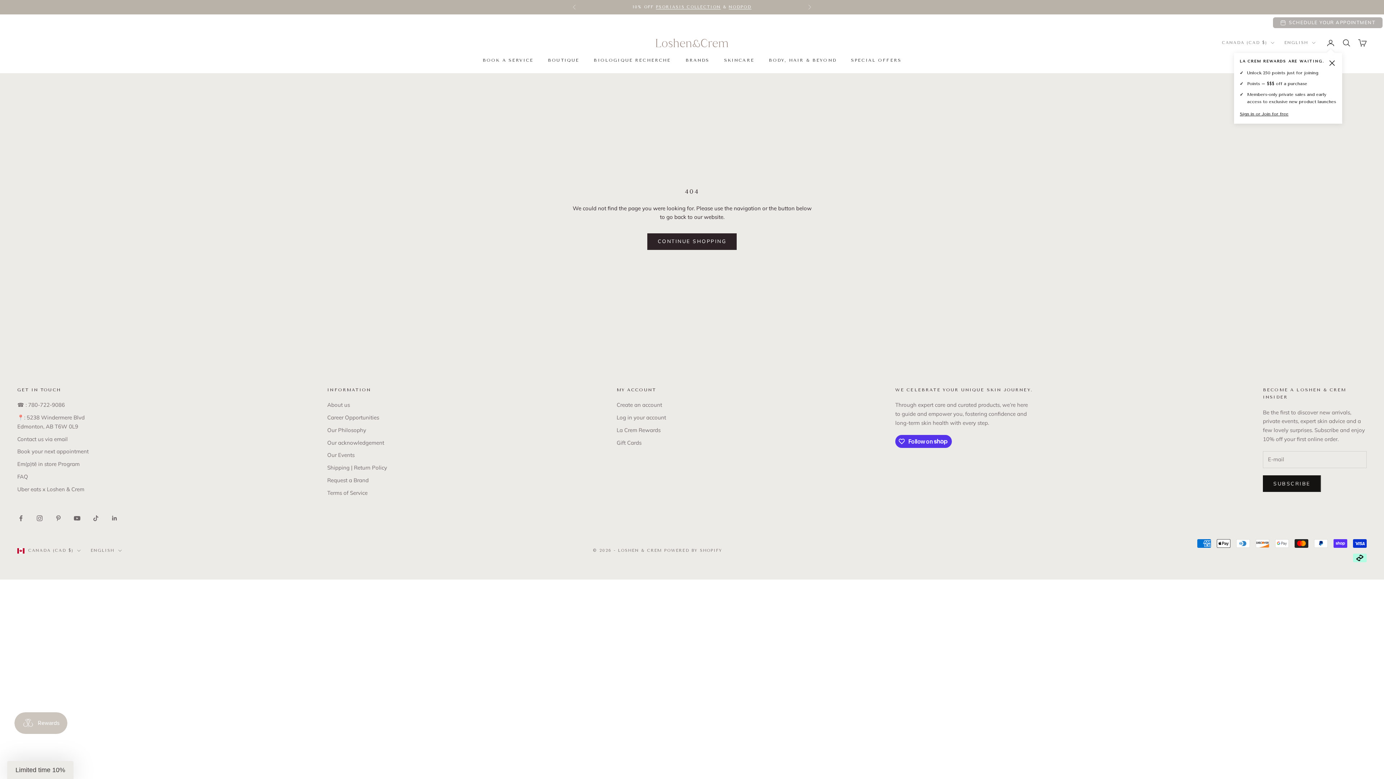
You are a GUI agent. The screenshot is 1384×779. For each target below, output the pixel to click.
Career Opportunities (353, 417)
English (1296, 42)
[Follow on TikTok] (95, 518)
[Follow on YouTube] (77, 518)
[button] (40, 770)
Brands (698, 60)
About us (338, 404)
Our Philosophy (346, 430)
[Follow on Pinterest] (58, 518)
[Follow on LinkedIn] (114, 518)
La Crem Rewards (639, 430)
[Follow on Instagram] (39, 518)
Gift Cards (629, 442)
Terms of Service (347, 492)
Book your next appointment (53, 451)
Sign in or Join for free (1264, 113)
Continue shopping (692, 241)
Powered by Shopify (693, 550)
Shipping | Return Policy (357, 467)
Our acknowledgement (355, 442)
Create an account (639, 404)
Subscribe (1291, 483)
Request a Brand (348, 480)
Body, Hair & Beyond (803, 60)
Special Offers (876, 60)
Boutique (563, 60)
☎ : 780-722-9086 (41, 404)
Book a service (508, 60)
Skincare (739, 60)
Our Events (341, 455)
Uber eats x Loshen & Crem (50, 489)
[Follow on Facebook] (21, 518)
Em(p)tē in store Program (48, 464)
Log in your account (641, 417)
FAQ (22, 476)
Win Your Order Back (636, 7)
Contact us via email (42, 439)
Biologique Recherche (632, 60)
